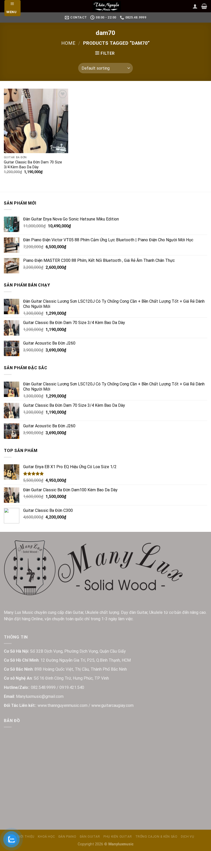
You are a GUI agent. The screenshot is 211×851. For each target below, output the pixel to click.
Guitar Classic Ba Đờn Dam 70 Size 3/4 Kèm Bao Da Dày (33, 164)
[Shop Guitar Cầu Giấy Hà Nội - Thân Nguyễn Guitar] (107, 6)
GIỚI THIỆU (25, 836)
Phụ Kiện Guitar (117, 836)
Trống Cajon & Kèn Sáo (156, 836)
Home (68, 43)
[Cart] (204, 6)
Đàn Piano (67, 836)
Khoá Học (46, 836)
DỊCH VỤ (187, 836)
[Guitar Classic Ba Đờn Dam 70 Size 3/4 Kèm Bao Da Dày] (36, 121)
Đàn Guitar (90, 836)
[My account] (195, 6)
